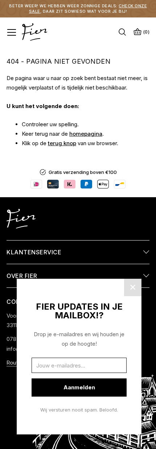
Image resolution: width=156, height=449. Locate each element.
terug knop (62, 143)
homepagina (85, 133)
